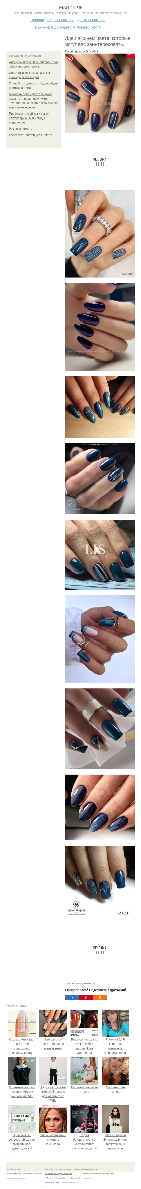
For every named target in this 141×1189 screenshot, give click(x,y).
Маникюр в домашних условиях (62, 27)
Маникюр (70, 7)
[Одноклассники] (100, 997)
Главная (37, 19)
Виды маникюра (60, 19)
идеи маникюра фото (85, 983)
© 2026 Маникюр (14, 1169)
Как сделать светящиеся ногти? (30, 135)
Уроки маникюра (91, 19)
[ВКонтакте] (72, 997)
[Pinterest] (86, 997)
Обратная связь (90, 1169)
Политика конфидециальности (58, 1173)
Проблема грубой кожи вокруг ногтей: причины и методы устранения (29, 118)
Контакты (49, 1169)
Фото (96, 27)
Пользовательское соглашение (69, 1169)
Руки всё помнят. (20, 128)
